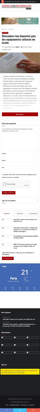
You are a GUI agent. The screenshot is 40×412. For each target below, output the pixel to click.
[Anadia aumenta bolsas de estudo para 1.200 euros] (7, 347)
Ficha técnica (24, 405)
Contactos (31, 405)
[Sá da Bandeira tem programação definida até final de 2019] (7, 238)
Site (3, 167)
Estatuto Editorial (14, 405)
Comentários (33, 213)
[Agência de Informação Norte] (16, 7)
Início (7, 405)
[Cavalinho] (20, 18)
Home (5, 29)
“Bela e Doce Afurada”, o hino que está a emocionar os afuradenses (18, 253)
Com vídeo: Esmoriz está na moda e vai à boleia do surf (25, 220)
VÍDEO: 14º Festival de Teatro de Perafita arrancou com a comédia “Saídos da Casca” (25, 246)
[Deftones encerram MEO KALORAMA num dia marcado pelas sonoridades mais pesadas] (20, 340)
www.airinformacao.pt (10, 47)
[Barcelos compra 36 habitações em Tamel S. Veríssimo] (7, 355)
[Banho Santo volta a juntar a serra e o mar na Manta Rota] (20, 347)
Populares (6, 213)
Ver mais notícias (7, 258)
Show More (19, 114)
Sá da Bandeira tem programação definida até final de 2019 (26, 237)
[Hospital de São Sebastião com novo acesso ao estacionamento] (33, 340)
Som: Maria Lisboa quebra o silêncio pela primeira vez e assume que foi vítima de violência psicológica (25, 229)
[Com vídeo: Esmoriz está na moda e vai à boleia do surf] (7, 221)
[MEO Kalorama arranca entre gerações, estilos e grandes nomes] (20, 355)
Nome (4, 153)
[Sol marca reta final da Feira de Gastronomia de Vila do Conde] (33, 355)
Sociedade (11, 29)
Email (4, 160)
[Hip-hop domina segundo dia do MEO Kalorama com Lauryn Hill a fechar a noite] (33, 347)
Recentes (20, 213)
